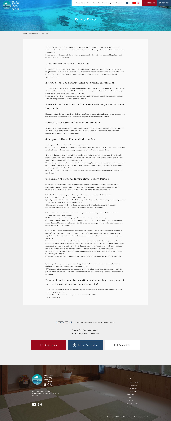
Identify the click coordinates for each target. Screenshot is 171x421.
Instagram (138, 3)
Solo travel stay (134, 382)
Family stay (133, 388)
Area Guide (96, 3)
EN (129, 2)
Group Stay (133, 391)
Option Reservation (133, 404)
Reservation (130, 407)
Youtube (134, 3)
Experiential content (115, 3)
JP (127, 2)
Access (104, 3)
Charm (83, 3)
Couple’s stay (134, 385)
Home (77, 3)
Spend (89, 3)
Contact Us (130, 401)
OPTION (165, 3)
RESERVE (151, 3)
